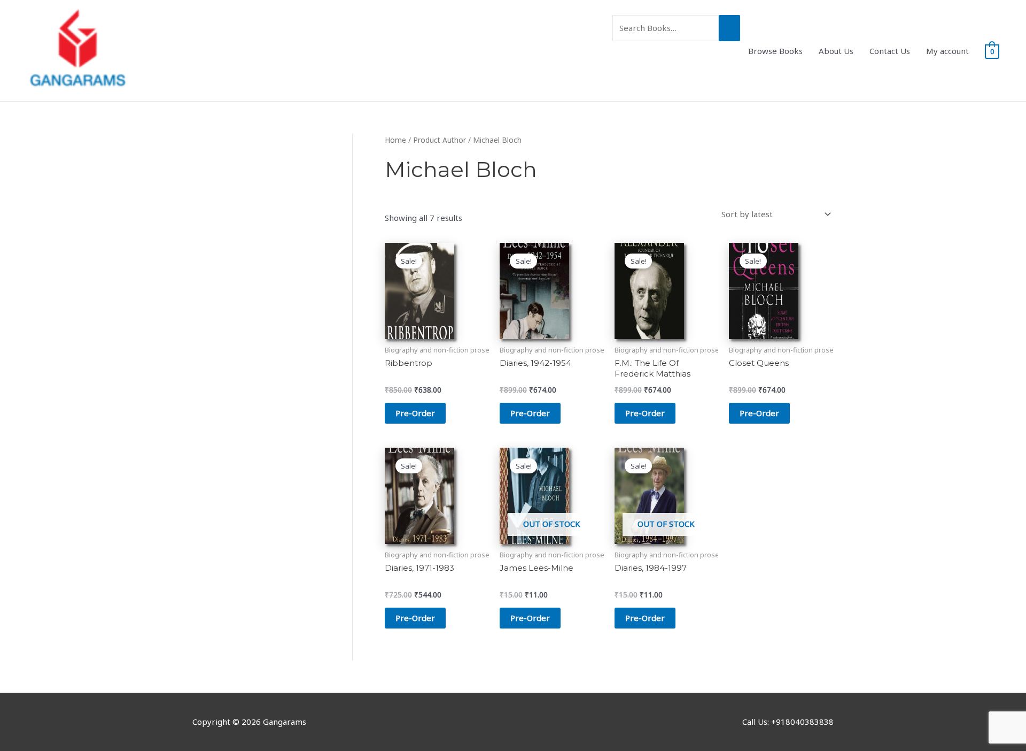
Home (395, 140)
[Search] (729, 28)
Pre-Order (530, 617)
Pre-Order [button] (415, 413)
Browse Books (775, 50)
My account (947, 50)
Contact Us (889, 50)
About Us (836, 50)
